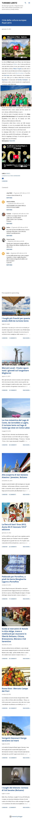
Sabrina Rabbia (11, 201)
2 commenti (12, 807)
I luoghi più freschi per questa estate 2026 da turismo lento (16, 319)
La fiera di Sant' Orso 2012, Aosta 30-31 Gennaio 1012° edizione (14, 527)
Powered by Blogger (16, 816)
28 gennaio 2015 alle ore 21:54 (19, 253)
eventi (8, 173)
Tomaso (9, 213)
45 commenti (13, 658)
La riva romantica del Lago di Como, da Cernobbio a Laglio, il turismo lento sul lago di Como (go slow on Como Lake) (16, 424)
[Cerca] (25, 3)
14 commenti (13, 758)
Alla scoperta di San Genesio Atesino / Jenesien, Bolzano (15, 476)
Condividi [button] (4, 181)
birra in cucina (19, 73)
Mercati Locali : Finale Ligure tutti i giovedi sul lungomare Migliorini (15, 370)
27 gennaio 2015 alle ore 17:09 (20, 213)
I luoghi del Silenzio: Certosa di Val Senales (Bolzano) (15, 789)
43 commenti (13, 708)
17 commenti (13, 599)
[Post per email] (3, 179)
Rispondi (9, 198)
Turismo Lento (9, 3)
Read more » (26, 338)
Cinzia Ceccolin (11, 239)
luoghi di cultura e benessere (11, 175)
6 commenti (12, 494)
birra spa (6, 75)
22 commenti (13, 546)
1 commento (12, 338)
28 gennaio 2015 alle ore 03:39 (16, 241)
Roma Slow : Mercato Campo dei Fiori (15, 689)
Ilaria (8, 253)
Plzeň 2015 (12, 141)
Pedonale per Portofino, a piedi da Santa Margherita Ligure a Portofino (14, 579)
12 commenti (13, 390)
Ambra (8, 227)
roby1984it (9, 193)
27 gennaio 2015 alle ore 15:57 (16, 203)
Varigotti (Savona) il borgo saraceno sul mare (14, 739)
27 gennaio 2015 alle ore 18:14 (19, 227)
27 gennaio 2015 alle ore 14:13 (22, 193)
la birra (15, 64)
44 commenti (13, 445)
